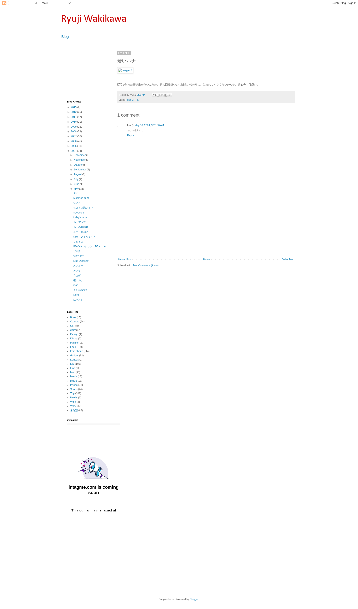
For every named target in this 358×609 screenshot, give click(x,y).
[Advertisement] (206, 227)
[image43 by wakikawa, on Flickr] (125, 70)
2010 (74, 121)
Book (73, 317)
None (76, 294)
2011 (74, 117)
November (80, 159)
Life (72, 363)
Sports (73, 389)
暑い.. (76, 193)
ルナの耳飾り (80, 227)
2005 (74, 146)
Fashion (74, 342)
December (80, 155)
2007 (74, 136)
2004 (74, 151)
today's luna (80, 217)
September (80, 169)
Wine (73, 401)
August (78, 174)
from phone (76, 351)
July (76, 179)
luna (129, 100)
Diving (73, 338)
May (76, 189)
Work (73, 406)
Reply (130, 135)
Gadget (74, 355)
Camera (74, 321)
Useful (73, 397)
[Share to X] (162, 95)
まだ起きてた (80, 290)
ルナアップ (79, 222)
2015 (74, 107)
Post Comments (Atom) (145, 265)
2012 (74, 112)
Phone (74, 384)
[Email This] (154, 95)
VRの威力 (78, 256)
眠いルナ (78, 280)
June (77, 184)
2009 (74, 126)
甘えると (78, 241)
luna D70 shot (81, 260)
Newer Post (124, 259)
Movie (73, 376)
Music (73, 380)
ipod (75, 285)
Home (206, 259)
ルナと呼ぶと (80, 231)
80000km (78, 212)
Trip (72, 393)
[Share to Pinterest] (170, 95)
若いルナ (78, 265)
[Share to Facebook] (166, 95)
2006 (74, 141)
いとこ (77, 202)
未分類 (135, 100)
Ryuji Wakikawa (94, 19)
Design (74, 334)
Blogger (194, 599)
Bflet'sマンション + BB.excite (89, 246)
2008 (74, 131)
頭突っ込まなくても (84, 236)
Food (73, 347)
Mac (72, 372)
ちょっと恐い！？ (83, 207)
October (78, 164)
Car (72, 325)
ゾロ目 (77, 251)
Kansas (74, 359)
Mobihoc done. (81, 198)
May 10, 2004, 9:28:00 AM (149, 125)
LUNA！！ (79, 299)
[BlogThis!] (158, 95)
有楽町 (77, 275)
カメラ (77, 270)
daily (73, 330)
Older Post (288, 259)
